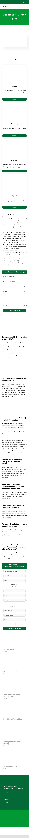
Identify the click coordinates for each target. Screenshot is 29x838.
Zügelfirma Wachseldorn (12, 719)
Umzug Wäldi (8, 649)
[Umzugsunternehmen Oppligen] (14, 734)
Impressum (6, 799)
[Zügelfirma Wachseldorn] (14, 711)
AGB (5, 796)
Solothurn (5, 698)
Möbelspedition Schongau (13, 672)
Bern (4, 721)
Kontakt (6, 792)
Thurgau (5, 651)
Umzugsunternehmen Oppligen (11, 742)
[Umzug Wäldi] (14, 641)
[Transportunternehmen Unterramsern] (14, 686)
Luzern (4, 673)
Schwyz (5, 768)
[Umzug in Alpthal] (14, 758)
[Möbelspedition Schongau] (14, 664)
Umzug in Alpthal (10, 766)
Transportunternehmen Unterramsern (12, 695)
